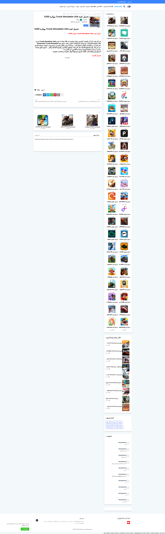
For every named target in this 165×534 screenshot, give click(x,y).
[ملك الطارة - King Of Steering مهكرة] (125, 367)
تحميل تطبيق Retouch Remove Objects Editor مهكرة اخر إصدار (112, 126)
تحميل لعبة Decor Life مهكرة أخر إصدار (124, 189)
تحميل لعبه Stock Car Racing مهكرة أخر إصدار (124, 314)
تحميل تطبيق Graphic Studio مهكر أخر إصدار (124, 214)
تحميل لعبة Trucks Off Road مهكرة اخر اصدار (67, 127)
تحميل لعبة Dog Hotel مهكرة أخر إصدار (124, 277)
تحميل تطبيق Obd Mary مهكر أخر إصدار (112, 239)
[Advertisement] (67, 74)
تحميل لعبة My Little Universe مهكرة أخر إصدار (112, 88)
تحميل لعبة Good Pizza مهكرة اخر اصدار (124, 76)
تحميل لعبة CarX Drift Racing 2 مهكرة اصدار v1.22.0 (114, 343)
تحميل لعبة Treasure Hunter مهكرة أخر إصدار (112, 264)
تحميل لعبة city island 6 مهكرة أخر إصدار (112, 151)
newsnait (118, 6)
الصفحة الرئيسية (108, 6)
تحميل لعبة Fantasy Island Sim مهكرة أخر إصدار (112, 114)
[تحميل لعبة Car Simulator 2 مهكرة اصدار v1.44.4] (125, 375)
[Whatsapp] (51, 94)
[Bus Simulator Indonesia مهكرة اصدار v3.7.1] (125, 360)
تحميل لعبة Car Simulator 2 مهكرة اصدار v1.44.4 (114, 375)
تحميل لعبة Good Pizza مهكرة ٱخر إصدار (114, 406)
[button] (125, 6)
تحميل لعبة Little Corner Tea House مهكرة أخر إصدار (112, 327)
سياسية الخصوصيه (121, 2)
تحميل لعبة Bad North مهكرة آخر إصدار (124, 63)
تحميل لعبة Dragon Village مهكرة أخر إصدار (112, 277)
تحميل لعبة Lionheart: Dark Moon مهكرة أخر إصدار (112, 189)
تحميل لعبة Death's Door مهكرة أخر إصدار (124, 151)
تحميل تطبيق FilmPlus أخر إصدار (124, 101)
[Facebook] (44, 94)
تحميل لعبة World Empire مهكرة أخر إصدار (112, 176)
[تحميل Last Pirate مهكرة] (125, 399)
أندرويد (98, 6)
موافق (23, 525)
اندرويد (90, 14)
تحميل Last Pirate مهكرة (112, 398)
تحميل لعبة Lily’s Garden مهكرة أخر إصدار (112, 314)
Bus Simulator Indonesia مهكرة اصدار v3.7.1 (114, 359)
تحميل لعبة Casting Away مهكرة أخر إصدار (124, 114)
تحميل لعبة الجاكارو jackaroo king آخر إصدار (112, 51)
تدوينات (77, 6)
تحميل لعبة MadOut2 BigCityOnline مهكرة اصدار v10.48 (114, 351)
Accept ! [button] (25, 529)
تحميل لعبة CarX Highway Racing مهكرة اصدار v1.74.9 (114, 390)
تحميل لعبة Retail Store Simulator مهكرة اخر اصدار (124, 88)
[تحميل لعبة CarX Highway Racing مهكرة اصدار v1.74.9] (125, 391)
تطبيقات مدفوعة (90, 6)
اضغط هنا (67, 58)
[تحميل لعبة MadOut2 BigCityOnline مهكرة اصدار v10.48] (125, 352)
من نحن (130, 2)
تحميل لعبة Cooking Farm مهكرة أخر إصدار (112, 214)
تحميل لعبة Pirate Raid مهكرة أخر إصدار (124, 201)
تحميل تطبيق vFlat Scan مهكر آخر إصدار (124, 38)
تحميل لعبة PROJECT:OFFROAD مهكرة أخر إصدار (124, 227)
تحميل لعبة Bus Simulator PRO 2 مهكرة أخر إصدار (124, 264)
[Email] (58, 94)
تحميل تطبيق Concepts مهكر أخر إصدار (112, 201)
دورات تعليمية (63, 6)
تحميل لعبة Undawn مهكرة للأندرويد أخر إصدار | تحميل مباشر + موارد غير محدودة (92, 127)
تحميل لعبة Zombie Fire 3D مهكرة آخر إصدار (124, 51)
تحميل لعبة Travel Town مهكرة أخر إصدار (124, 176)
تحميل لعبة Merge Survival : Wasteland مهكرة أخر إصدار (112, 164)
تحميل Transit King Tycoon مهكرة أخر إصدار (112, 289)
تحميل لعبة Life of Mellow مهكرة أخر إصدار (112, 101)
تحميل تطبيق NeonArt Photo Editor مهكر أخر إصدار (112, 227)
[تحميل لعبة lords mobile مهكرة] (125, 383)
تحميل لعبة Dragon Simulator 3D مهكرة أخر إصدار (112, 252)
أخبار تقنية (82, 6)
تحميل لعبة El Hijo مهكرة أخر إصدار (124, 302)
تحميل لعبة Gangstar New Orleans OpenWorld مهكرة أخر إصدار (124, 126)
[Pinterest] (55, 94)
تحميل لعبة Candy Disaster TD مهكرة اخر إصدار (112, 139)
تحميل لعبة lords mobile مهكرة (113, 382)
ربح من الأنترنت (109, 427)
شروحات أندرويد (71, 6)
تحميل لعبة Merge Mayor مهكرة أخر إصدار (112, 302)
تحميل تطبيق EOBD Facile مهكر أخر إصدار (124, 252)
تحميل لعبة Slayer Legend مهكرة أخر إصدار (124, 164)
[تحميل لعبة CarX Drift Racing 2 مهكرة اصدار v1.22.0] (125, 344)
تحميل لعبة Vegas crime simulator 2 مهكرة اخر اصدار (112, 63)
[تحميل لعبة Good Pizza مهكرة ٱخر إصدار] (125, 407)
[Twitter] (48, 94)
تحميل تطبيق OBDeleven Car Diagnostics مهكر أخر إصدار (124, 239)
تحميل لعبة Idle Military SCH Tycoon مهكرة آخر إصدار (43, 127)
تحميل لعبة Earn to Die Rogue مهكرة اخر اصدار (112, 76)
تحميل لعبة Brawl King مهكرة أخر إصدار (124, 327)
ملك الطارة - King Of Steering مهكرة (114, 367)
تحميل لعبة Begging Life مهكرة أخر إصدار (124, 289)
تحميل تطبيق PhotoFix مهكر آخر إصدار (124, 139)
